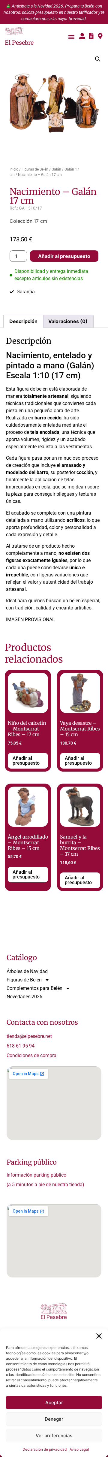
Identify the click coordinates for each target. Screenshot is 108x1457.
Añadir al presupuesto (64, 256)
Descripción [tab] (23, 321)
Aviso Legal (79, 1449)
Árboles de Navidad (27, 971)
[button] (99, 1336)
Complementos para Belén (34, 988)
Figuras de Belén (35, 169)
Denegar (54, 1419)
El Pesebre (19, 42)
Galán (56, 169)
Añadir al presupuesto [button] (26, 760)
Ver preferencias (54, 1435)
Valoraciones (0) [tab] (68, 321)
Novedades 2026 (24, 996)
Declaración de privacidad (44, 1449)
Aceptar (54, 1402)
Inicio (14, 169)
